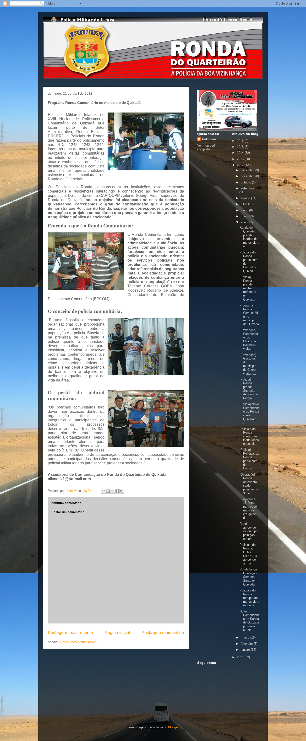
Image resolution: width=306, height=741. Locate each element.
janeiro (246, 649)
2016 (241, 141)
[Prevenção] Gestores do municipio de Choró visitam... (248, 364)
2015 (241, 147)
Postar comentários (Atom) (79, 642)
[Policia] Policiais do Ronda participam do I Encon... (249, 459)
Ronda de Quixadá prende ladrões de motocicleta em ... (249, 237)
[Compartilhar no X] (112, 491)
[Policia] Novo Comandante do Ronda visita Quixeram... (249, 413)
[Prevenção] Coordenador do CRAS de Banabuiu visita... (249, 339)
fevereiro (247, 643)
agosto (246, 198)
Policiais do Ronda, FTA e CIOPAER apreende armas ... (248, 554)
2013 (241, 159)
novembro (248, 176)
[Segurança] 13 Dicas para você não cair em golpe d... (248, 508)
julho (244, 204)
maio (244, 216)
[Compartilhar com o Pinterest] (121, 491)
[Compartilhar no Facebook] (117, 491)
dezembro (248, 170)
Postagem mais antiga (163, 632)
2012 (241, 165)
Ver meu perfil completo (206, 147)
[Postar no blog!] (108, 491)
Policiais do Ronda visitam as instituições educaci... (249, 436)
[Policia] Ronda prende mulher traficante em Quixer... (248, 288)
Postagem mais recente (70, 632)
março (245, 637)
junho (245, 210)
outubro (246, 182)
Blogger (173, 727)
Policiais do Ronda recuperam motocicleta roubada (249, 598)
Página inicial (117, 632)
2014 (241, 153)
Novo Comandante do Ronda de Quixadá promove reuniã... (249, 621)
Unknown (209, 139)
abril (244, 222)
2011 (241, 657)
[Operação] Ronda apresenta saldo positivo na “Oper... (249, 484)
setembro (247, 188)
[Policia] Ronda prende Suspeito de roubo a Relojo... (249, 389)
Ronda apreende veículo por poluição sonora (249, 531)
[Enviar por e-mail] (103, 491)
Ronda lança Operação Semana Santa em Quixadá (248, 577)
